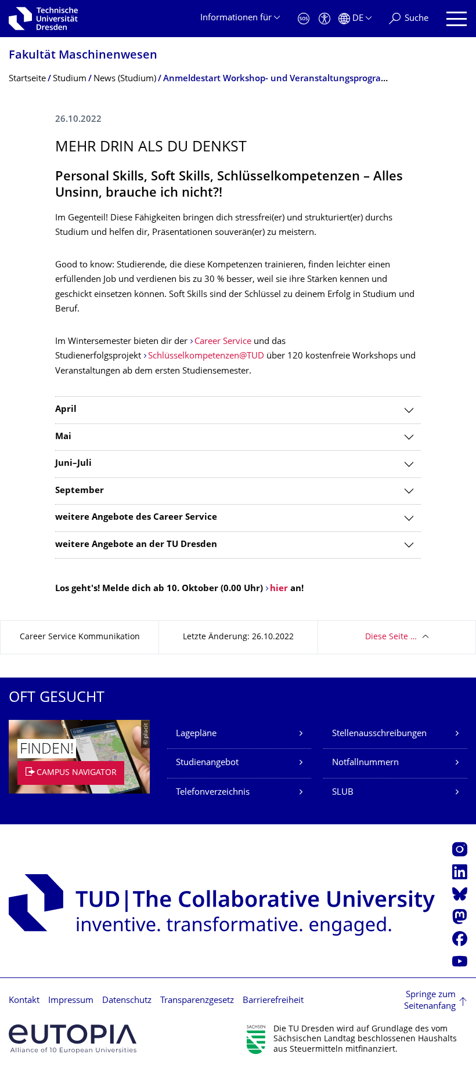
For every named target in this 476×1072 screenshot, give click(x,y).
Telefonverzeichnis (213, 792)
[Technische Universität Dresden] (43, 18)
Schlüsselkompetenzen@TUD (206, 356)
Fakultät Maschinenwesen (83, 55)
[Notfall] (303, 18)
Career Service (222, 342)
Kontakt (24, 1001)
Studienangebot (207, 763)
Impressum (70, 1001)
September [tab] (79, 491)
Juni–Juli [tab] (73, 463)
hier (280, 589)
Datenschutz (127, 1001)
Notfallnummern (365, 763)
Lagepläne (196, 734)
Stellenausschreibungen (379, 734)
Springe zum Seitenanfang (430, 1001)
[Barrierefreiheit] (324, 18)
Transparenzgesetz (197, 1001)
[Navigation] (456, 19)
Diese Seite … (391, 637)
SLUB (343, 792)
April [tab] (66, 409)
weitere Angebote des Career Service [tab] (136, 517)
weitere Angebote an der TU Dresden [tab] (136, 545)
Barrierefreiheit (273, 1001)
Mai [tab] (63, 437)
